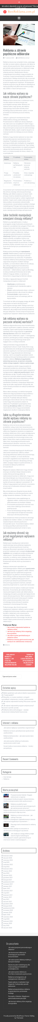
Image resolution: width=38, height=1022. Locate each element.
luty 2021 (6, 899)
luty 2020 (6, 925)
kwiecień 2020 (8, 921)
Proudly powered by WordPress (14, 1016)
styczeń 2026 (7, 858)
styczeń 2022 (7, 875)
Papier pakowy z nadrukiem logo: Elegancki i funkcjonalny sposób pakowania (18, 984)
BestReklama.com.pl (23, 58)
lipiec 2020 (6, 914)
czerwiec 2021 (8, 891)
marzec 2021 (7, 897)
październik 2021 (8, 882)
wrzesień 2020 (8, 910)
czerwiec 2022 (8, 864)
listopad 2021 (7, 880)
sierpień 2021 (7, 886)
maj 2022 (6, 866)
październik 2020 (8, 908)
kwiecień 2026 (8, 856)
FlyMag (32, 1016)
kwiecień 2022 (8, 869)
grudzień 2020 (8, 904)
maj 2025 (6, 862)
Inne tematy (7, 777)
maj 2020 (6, 919)
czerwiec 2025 (8, 860)
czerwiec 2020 (8, 917)
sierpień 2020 (7, 912)
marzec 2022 (7, 871)
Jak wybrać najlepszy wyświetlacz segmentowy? (19, 728)
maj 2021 (6, 893)
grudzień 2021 (8, 877)
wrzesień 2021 (8, 884)
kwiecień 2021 (8, 895)
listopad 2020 (7, 906)
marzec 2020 (7, 923)
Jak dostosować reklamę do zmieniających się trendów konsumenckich (17, 954)
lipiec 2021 (6, 888)
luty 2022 (6, 873)
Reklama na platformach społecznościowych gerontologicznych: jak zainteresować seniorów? (23, 806)
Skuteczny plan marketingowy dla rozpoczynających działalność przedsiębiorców (19, 967)
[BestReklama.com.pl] (19, 12)
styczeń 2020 (7, 928)
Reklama (7, 645)
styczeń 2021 (7, 901)
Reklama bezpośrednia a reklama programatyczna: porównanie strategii (19, 991)
